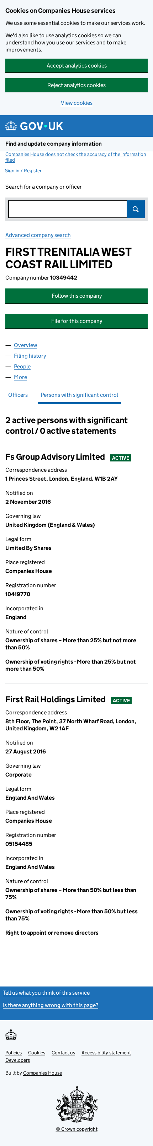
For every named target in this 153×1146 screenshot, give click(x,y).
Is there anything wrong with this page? (50, 1005)
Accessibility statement (106, 1052)
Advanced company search (38, 235)
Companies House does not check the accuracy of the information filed (75, 157)
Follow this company (77, 295)
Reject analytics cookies (76, 85)
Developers (17, 1060)
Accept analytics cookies (77, 65)
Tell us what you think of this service (46, 992)
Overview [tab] (25, 345)
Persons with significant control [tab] (79, 394)
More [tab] (20, 377)
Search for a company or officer (43, 186)
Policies (13, 1052)
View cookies (77, 102)
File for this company (76, 321)
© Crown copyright (76, 1129)
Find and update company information (53, 143)
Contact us (63, 1052)
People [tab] (22, 366)
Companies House (42, 1073)
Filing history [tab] (30, 355)
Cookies (36, 1052)
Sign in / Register (23, 170)
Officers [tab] (18, 394)
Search (136, 209)
